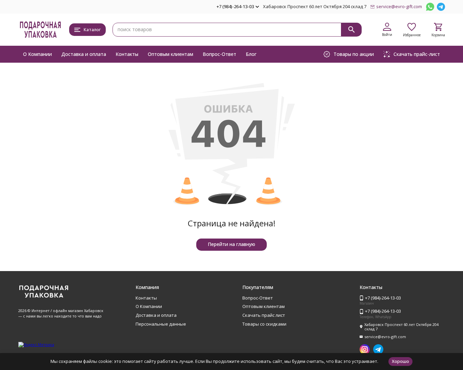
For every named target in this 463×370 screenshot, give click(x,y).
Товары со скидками (264, 324)
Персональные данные (161, 324)
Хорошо (400, 361)
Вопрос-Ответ (219, 54)
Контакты (127, 54)
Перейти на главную (231, 244)
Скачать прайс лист (263, 315)
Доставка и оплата (83, 54)
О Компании (37, 54)
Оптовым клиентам (170, 54)
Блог (251, 54)
